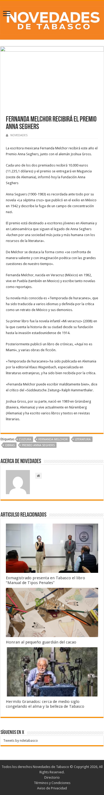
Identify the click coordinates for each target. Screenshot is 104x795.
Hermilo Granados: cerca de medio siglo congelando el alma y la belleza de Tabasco (45, 704)
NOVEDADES (18, 135)
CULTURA (25, 439)
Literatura (83, 439)
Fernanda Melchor (53, 439)
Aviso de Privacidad (52, 788)
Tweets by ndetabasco (20, 741)
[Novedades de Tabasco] (52, 19)
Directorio (52, 777)
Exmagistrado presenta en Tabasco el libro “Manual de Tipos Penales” (45, 580)
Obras (10, 445)
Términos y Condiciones (52, 783)
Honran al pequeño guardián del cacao (41, 642)
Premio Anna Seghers (38, 445)
